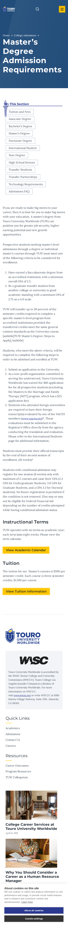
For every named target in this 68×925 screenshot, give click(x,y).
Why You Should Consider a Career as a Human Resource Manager (32, 876)
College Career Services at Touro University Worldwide (31, 826)
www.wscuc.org (22, 695)
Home (6, 35)
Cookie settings (34, 918)
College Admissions (25, 35)
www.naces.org (32, 418)
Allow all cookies (33, 910)
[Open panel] (62, 9)
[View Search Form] (37, 9)
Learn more (27, 902)
